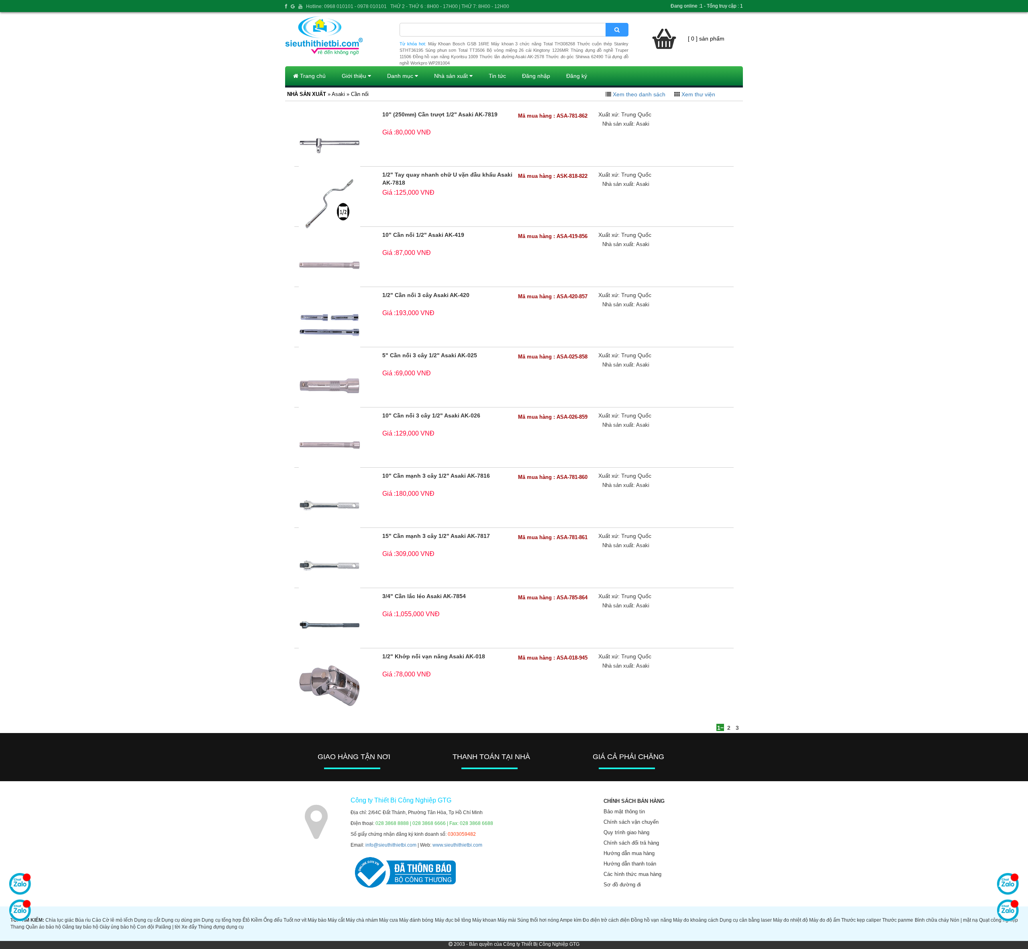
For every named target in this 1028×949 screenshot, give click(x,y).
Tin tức (497, 76)
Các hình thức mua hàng (632, 874)
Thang (17, 927)
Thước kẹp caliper (861, 920)
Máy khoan (484, 920)
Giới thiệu (355, 76)
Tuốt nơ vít (295, 920)
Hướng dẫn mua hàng (629, 853)
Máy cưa (388, 920)
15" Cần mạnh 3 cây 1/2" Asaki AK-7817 (436, 536)
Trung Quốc (636, 114)
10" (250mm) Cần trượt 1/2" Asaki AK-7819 (440, 114)
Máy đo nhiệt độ (790, 920)
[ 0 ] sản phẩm (706, 38)
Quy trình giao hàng (626, 832)
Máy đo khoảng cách (695, 920)
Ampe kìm (570, 920)
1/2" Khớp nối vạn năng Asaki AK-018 (433, 656)
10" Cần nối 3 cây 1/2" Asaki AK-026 (431, 415)
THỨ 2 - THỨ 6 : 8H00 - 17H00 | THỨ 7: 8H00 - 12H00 (449, 6)
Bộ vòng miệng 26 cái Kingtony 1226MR (528, 50)
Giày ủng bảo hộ (118, 927)
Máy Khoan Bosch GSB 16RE (458, 43)
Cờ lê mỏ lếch (117, 920)
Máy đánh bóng (416, 920)
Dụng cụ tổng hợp (221, 920)
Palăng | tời (167, 927)
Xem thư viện (698, 94)
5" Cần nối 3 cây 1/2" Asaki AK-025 (429, 355)
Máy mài (507, 920)
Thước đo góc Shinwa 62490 (574, 56)
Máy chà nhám (362, 920)
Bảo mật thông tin (624, 811)
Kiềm (256, 920)
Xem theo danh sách (639, 94)
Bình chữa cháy (932, 920)
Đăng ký (576, 76)
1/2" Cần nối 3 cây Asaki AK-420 (425, 295)
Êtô (246, 920)
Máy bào (317, 920)
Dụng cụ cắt (147, 920)
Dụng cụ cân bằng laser (746, 920)
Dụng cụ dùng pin (180, 920)
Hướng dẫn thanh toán (630, 864)
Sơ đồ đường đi (622, 885)
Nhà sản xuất (451, 76)
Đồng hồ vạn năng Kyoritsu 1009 (445, 56)
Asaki (642, 124)
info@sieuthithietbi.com (390, 845)
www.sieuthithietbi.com (457, 845)
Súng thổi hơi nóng (538, 920)
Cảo (96, 920)
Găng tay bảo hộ (80, 927)
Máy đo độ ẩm (824, 920)
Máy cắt (336, 920)
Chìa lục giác (59, 920)
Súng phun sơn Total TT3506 (455, 50)
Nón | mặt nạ (964, 920)
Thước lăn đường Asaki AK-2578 (511, 56)
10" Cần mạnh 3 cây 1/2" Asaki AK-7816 (436, 475)
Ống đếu (272, 920)
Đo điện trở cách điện (606, 920)
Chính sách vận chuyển (631, 822)
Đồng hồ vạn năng (651, 920)
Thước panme (897, 920)
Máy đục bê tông (453, 920)
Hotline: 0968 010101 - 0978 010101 (346, 6)
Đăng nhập (536, 76)
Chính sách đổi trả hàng (631, 843)
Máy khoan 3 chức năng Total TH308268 (533, 43)
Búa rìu (83, 920)
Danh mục (401, 76)
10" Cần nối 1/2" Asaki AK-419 (423, 235)
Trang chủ (312, 76)
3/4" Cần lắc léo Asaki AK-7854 (424, 596)
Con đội (145, 927)
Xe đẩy (189, 927)
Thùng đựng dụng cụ (221, 927)
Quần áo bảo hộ (43, 927)
